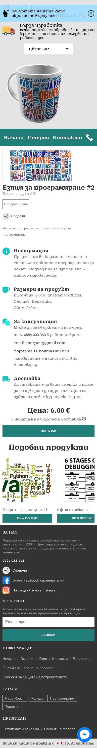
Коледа (37, 698)
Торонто (12, 706)
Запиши (48, 635)
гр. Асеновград (79, 743)
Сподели (17, 216)
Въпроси (80, 659)
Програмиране (16, 204)
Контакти (67, 137)
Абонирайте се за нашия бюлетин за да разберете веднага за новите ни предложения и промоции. (44, 611)
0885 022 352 (35, 334)
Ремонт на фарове (59, 729)
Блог (43, 659)
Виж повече (27, 518)
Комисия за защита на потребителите (34, 677)
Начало (14, 137)
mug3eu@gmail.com (45, 343)
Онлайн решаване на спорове (27, 668)
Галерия (38, 137)
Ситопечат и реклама (20, 729)
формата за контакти (37, 351)
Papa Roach (15, 698)
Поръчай (48, 431)
